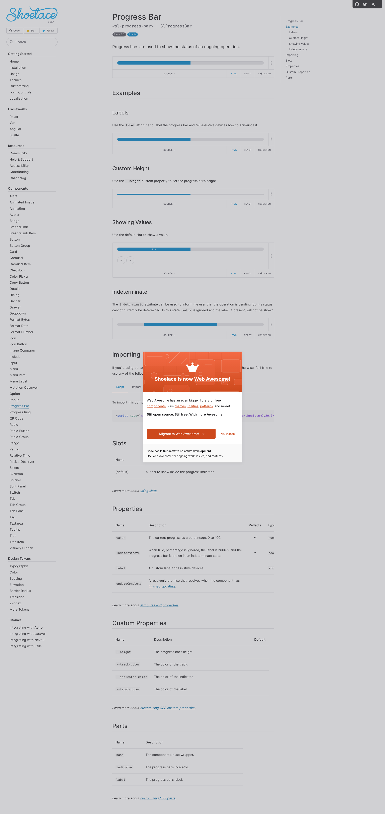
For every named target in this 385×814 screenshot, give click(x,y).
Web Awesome (211, 379)
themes (180, 406)
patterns (206, 406)
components (156, 406)
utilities (192, 406)
